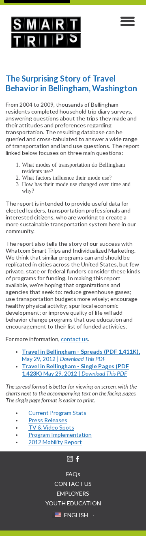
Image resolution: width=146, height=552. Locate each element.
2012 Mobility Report (55, 441)
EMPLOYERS (73, 493)
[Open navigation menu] (127, 22)
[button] (73, 515)
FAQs (73, 473)
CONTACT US (73, 483)
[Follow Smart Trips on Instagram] (70, 459)
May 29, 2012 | (81, 355)
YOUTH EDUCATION (73, 503)
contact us (74, 338)
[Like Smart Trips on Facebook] (77, 459)
